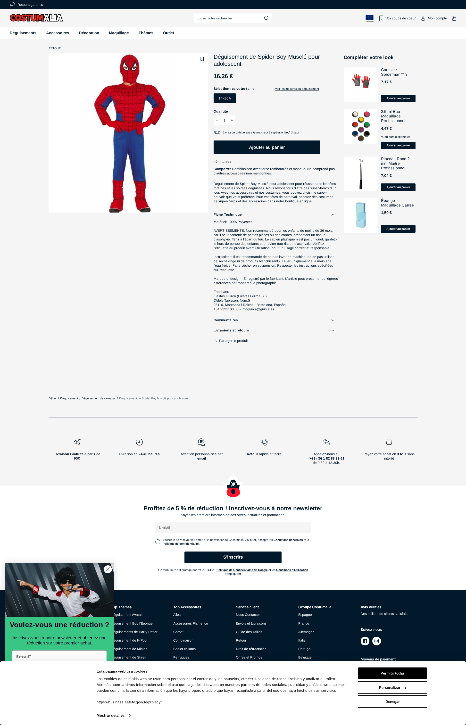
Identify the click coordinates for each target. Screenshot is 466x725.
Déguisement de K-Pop (129, 640)
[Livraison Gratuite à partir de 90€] (77, 453)
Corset (178, 632)
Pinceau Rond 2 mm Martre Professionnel (395, 163)
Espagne (305, 615)
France (303, 623)
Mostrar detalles (111, 715)
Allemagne (306, 632)
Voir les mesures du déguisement (297, 89)
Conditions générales (288, 540)
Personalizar (389, 687)
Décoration (89, 33)
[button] (454, 18)
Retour (55, 48)
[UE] (369, 18)
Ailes (177, 615)
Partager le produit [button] (233, 341)
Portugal (304, 649)
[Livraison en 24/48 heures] (139, 453)
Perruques (181, 657)
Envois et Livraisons (251, 623)
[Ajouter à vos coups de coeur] (202, 59)
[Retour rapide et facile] (264, 453)
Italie (302, 640)
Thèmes (146, 33)
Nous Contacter (248, 615)
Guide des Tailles (249, 632)
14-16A (224, 98)
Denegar (392, 702)
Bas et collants (184, 649)
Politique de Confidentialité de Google (242, 570)
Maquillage (119, 33)
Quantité (221, 111)
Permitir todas (393, 673)
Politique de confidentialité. (181, 543)
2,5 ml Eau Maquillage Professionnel (393, 116)
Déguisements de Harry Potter (134, 632)
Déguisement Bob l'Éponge (132, 623)
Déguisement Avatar (126, 615)
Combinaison (183, 640)
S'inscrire (233, 557)
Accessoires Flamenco (190, 623)
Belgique (305, 657)
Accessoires (57, 33)
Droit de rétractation (251, 649)
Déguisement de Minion (129, 649)
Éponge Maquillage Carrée (397, 202)
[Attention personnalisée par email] (201, 453)
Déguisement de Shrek (128, 657)
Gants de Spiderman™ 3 (394, 72)
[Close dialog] (108, 569)
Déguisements (23, 33)
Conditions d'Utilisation (292, 570)
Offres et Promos (249, 657)
